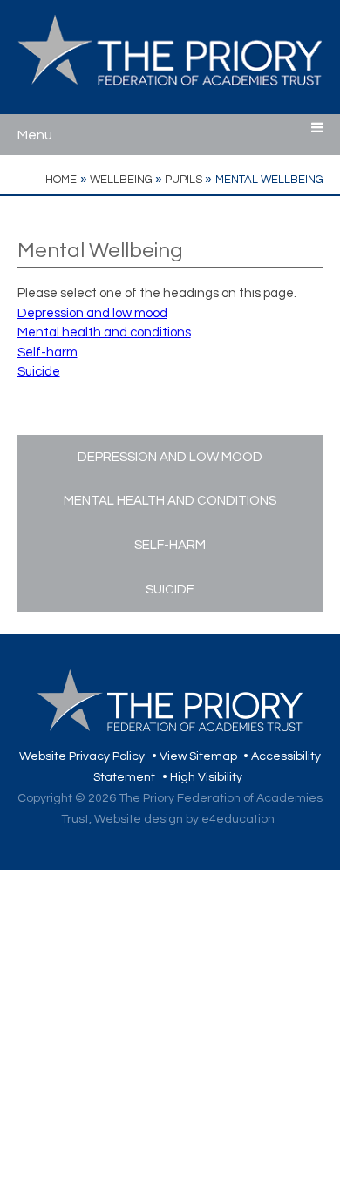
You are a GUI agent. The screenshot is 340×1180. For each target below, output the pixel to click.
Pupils (183, 179)
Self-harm (47, 352)
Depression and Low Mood (170, 457)
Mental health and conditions (104, 332)
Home (61, 179)
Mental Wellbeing (269, 179)
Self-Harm (170, 545)
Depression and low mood (92, 313)
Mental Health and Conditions (170, 500)
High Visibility (206, 777)
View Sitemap (198, 756)
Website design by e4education (184, 819)
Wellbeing (121, 179)
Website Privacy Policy (82, 756)
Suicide (38, 371)
